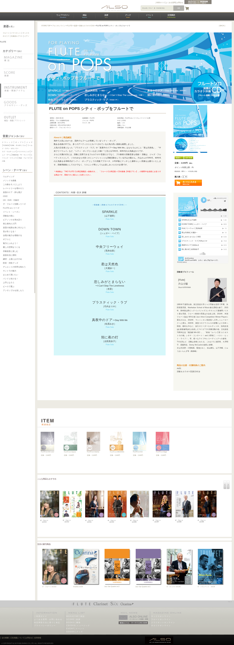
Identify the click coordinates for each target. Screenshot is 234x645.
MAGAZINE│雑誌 (75, 616)
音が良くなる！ (9, 231)
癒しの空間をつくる (11, 247)
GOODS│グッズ (74, 632)
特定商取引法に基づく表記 (47, 622)
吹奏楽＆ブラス (16, 36)
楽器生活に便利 (9, 255)
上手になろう (8, 282)
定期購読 (171, 16)
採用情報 (37, 638)
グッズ (128, 16)
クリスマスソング (23, 151)
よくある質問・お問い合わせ (48, 619)
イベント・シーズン (11, 212)
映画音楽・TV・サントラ (21, 155)
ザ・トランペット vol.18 (206, 586)
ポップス (20, 142)
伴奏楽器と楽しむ (10, 251)
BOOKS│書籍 (73, 622)
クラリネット (16, 33)
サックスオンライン (161, 616)
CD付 (5, 196)
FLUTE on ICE (138, 452)
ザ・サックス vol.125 (173, 586)
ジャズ (29, 142)
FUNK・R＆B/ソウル (18, 145)
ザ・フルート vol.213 (49, 586)
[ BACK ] (222, 26)
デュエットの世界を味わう (14, 267)
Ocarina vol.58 (78, 586)
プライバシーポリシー (45, 625)
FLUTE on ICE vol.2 (47, 452)
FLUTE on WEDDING (117, 452)
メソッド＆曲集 (9, 180)
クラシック (7, 142)
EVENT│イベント (75, 629)
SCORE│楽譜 (73, 619)
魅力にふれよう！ (10, 243)
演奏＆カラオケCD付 (86, 26)
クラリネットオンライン (163, 622)
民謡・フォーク (24, 158)
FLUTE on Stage (161, 452)
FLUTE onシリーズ (11, 208)
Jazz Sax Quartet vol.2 (111, 586)
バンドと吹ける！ (10, 279)
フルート (6, 33)
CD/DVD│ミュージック (78, 625)
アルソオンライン (58, 26)
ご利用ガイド (160, 2)
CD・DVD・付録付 (11, 200)
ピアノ (26, 36)
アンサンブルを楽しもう (13, 290)
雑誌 (84, 16)
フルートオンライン (161, 619)
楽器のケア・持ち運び (12, 192)
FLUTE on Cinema (93, 452)
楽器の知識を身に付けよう (14, 227)
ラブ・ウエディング (9, 151)
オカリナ (6, 36)
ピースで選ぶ (8, 286)
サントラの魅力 (9, 271)
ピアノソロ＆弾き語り (12, 220)
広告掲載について (17, 638)
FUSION (6, 145)
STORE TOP (46, 26)
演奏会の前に (8, 216)
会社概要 (5, 638)
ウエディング (8, 176)
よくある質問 (171, 2)
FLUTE (69, 26)
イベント (149, 16)
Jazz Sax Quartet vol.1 (142, 586)
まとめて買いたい (10, 275)
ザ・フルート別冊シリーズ (14, 204)
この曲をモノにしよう (12, 184)
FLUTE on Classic (70, 452)
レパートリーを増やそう (13, 188)
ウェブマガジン (63, 16)
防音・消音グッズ (10, 263)
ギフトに (7, 239)
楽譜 (106, 16)
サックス (26, 33)
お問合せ (180, 2)
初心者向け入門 (9, 224)
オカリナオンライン (161, 625)
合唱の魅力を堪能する (12, 235)
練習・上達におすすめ (12, 259)
